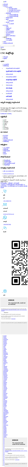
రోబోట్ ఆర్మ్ (8, 13)
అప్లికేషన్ (5, 58)
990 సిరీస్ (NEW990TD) (14, 11)
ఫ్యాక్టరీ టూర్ (8, 28)
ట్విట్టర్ (8, 164)
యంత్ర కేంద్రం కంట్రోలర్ (11, 79)
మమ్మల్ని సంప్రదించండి (8, 43)
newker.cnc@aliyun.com (8, 173)
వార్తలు (4, 41)
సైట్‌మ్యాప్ (10, 183)
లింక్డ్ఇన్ (9, 161)
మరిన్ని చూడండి (9, 74)
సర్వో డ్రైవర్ (11, 20)
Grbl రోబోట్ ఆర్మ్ (10, 186)
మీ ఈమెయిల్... (4, 113)
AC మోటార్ (11, 23)
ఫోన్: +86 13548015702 (8, 171)
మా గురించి (5, 25)
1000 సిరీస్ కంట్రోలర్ (13, 8)
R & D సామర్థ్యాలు (10, 31)
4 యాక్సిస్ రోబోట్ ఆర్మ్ (13, 14)
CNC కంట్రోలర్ (9, 7)
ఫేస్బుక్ (8, 160)
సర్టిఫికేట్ (7, 29)
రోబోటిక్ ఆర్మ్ (8, 38)
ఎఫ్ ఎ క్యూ (5, 138)
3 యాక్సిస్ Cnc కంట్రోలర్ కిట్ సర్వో (8, 184)
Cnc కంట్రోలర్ (6, 64)
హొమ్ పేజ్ (5, 4)
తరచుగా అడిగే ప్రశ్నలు (10, 35)
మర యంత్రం (9, 88)
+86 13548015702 (7, 201)
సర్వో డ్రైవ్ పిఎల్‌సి (19, 184)
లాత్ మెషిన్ (9, 96)
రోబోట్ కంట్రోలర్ (9, 17)
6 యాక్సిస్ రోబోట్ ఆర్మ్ (13, 16)
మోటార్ (7, 22)
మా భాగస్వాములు (10, 32)
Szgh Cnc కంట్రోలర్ (19, 186)
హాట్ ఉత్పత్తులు (4, 183)
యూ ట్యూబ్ (12, 163)
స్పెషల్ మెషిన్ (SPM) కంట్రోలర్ (13, 71)
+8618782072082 (7, 224)
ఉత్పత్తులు (5, 5)
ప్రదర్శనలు (8, 34)
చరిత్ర (7, 26)
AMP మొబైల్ (16, 183)
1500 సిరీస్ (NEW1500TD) (14, 10)
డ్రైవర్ (7, 19)
